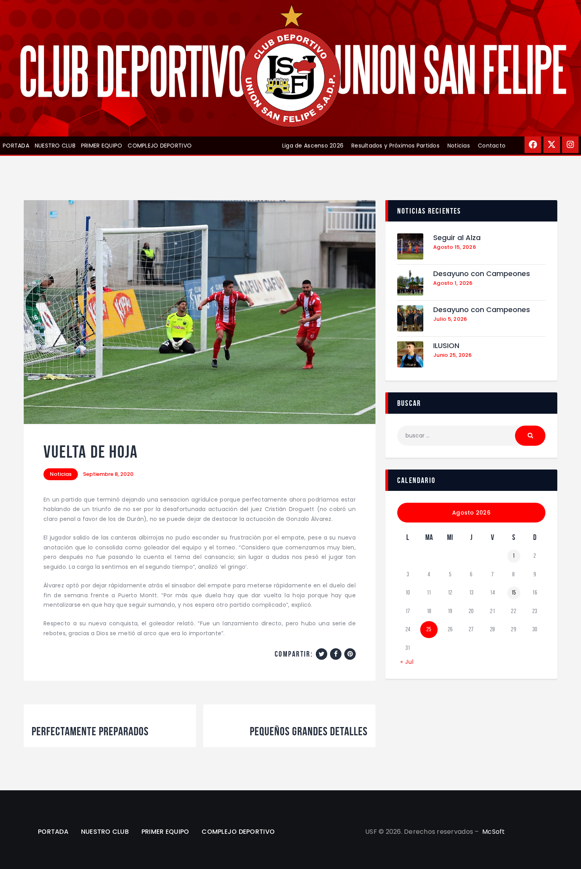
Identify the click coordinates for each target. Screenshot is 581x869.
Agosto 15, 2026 (454, 247)
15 (513, 592)
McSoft (493, 831)
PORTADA (16, 146)
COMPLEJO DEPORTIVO (160, 146)
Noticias (458, 146)
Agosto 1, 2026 (453, 283)
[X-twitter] (551, 144)
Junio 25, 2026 (452, 355)
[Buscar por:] (471, 435)
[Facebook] (532, 144)
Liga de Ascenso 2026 (312, 146)
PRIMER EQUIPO (101, 146)
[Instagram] (570, 144)
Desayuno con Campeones (481, 273)
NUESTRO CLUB (55, 146)
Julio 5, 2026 (450, 319)
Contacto (492, 146)
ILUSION (446, 345)
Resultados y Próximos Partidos (395, 146)
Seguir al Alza (457, 237)
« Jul (407, 662)
